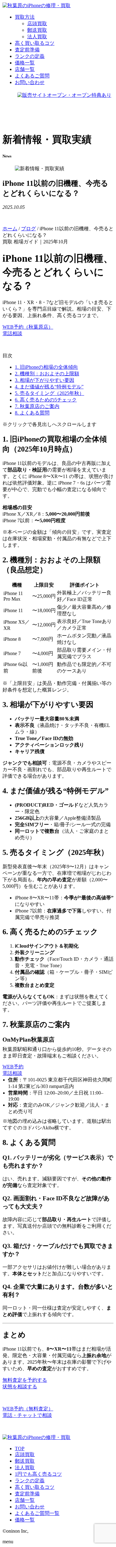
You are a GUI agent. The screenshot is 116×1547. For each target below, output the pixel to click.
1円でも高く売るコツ (38, 1474)
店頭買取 (37, 23)
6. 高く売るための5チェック (46, 399)
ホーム (9, 228)
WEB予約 (13, 1066)
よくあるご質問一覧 (37, 1513)
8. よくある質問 (32, 412)
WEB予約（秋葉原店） (27, 327)
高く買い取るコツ (34, 1487)
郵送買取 (37, 30)
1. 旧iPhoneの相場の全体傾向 (46, 367)
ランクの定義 (30, 1480)
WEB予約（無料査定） (27, 1408)
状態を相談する (19, 1386)
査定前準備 (27, 1493)
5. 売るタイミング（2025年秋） (49, 393)
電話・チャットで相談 (27, 1415)
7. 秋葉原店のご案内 (37, 406)
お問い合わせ (30, 1506)
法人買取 (37, 36)
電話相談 (12, 333)
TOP (19, 1448)
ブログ (28, 228)
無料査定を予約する (24, 1380)
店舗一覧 (25, 1500)
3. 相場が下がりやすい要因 (44, 380)
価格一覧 (25, 1519)
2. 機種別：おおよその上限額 (47, 373)
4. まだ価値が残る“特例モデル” (49, 386)
